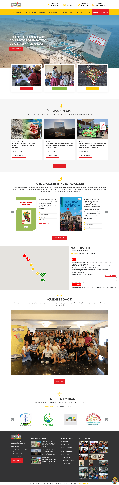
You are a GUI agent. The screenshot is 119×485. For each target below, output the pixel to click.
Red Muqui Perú (54, 5)
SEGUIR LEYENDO (19, 156)
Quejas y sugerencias (77, 12)
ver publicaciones (59, 237)
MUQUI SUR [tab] (92, 253)
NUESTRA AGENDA (26, 89)
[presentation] (12, 212)
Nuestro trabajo (30, 12)
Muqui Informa (15, 141)
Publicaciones (54, 12)
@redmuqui (70, 5)
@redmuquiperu (100, 5)
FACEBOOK (54, 3)
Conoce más (59, 381)
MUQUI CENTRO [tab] (83, 253)
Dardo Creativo (84, 483)
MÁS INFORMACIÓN (110, 276)
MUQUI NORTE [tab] (74, 253)
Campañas (42, 12)
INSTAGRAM (84, 3)
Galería (64, 12)
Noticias (22, 141)
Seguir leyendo (16, 48)
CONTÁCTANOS (17, 460)
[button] (2, 41)
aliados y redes (92, 89)
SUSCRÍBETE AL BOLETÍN (100, 12)
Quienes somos (16, 12)
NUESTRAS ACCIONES (59, 89)
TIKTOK (100, 3)
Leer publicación (44, 223)
